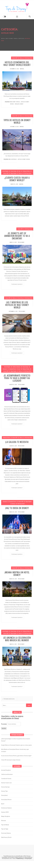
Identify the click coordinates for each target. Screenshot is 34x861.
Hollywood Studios (26, 171)
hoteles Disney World (24, 159)
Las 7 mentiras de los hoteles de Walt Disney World (17, 305)
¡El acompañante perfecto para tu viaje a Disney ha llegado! (17, 378)
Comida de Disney (6, 778)
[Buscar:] (14, 705)
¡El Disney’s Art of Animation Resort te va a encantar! (17, 235)
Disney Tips (4, 791)
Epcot (20, 171)
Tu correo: (4, 724)
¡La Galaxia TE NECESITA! (17, 442)
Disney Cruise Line (6, 782)
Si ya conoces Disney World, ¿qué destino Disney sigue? (16, 755)
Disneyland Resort (12, 369)
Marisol (22, 69)
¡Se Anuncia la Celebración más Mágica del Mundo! (17, 639)
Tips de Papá (20, 298)
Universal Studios (6, 833)
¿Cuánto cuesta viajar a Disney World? (17, 179)
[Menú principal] (17, 16)
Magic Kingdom (14, 173)
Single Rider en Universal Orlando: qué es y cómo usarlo (16, 745)
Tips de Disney (21, 242)
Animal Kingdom (5, 171)
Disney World (16, 102)
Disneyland (5, 369)
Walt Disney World (28, 58)
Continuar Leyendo (16, 284)
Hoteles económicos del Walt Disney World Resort (17, 64)
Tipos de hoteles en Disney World (17, 121)
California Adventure (16, 367)
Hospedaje (14, 159)
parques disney (19, 104)
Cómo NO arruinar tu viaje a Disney (10, 760)
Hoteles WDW (15, 58)
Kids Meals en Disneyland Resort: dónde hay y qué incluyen (15, 750)
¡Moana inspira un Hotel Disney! (17, 574)
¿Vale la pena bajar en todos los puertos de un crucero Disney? (15, 740)
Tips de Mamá (5, 824)
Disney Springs (13, 171)
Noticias (21, 58)
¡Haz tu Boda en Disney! (17, 508)
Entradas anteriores (9, 699)
